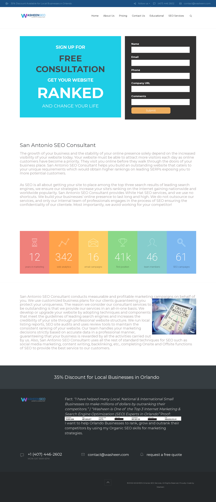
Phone (135, 70)
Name (135, 43)
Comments (138, 96)
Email (135, 57)
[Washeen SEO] (33, 16)
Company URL (140, 83)
